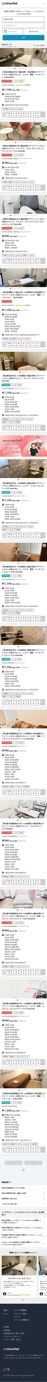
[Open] (42, 25)
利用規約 (6, 1330)
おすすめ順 (40, 45)
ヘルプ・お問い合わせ (12, 1339)
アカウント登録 (20, 1314)
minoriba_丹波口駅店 (13, 1295)
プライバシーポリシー (12, 1336)
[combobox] (22, 19)
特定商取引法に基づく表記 (13, 1333)
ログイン (17, 1317)
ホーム (6, 1314)
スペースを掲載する (22, 1320)
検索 (23, 37)
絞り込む (35, 31)
